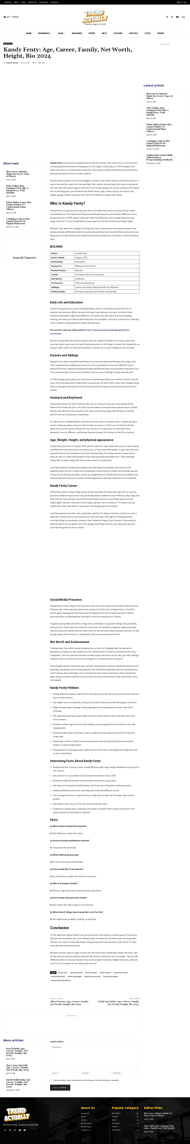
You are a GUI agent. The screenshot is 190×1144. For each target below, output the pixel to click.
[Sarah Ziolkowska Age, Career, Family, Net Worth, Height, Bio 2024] (38, 1083)
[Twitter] (172, 17)
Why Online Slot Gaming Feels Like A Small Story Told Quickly (17, 189)
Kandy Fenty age (91, 972)
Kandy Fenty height (74, 976)
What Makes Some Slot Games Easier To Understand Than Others (18, 206)
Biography (8, 44)
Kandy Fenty (62, 972)
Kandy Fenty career (121, 972)
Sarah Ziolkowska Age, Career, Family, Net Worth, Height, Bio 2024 (18, 1083)
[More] (136, 62)
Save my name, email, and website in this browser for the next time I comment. (86, 1080)
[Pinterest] (123, 62)
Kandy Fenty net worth (92, 976)
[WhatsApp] (130, 62)
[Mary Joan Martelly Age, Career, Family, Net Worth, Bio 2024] (38, 1068)
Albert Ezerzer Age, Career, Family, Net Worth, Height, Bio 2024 (69, 1003)
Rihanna (121, 162)
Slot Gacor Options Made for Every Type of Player (17, 174)
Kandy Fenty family (58, 976)
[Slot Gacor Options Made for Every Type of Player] (38, 175)
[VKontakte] (20, 1130)
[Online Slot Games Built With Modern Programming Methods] (179, 158)
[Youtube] (177, 17)
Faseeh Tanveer (12, 63)
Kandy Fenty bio (105, 972)
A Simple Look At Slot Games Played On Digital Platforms (18, 221)
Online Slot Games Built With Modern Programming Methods (159, 157)
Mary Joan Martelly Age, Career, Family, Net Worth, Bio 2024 (17, 1067)
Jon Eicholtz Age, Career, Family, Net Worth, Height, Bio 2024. (17, 1052)
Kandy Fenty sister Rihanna (60, 980)
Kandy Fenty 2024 (76, 972)
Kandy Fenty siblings (110, 976)
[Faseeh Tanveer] (24, 245)
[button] (183, 17)
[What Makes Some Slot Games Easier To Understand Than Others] (38, 205)
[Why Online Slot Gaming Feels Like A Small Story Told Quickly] (38, 189)
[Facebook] (167, 17)
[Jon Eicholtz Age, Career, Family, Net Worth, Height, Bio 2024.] (38, 1052)
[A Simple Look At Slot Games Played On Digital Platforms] (38, 222)
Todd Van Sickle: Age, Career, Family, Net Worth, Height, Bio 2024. (118, 1003)
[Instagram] (10, 1130)
